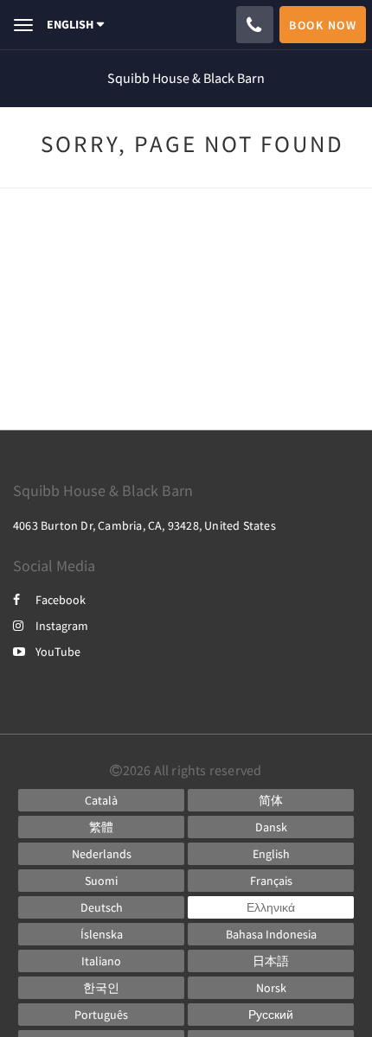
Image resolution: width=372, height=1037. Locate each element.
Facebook (60, 600)
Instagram (61, 625)
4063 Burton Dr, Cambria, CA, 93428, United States (144, 525)
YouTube (57, 651)
